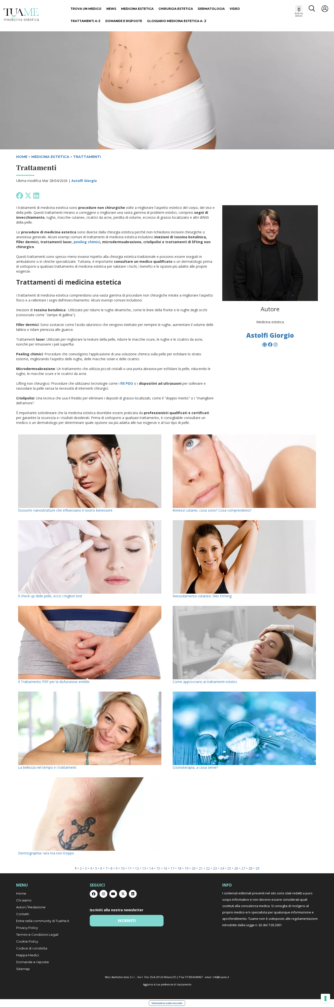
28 (250, 868)
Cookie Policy (27, 941)
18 (179, 868)
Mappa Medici (27, 955)
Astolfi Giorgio (84, 180)
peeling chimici (87, 242)
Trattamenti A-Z (85, 21)
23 (215, 868)
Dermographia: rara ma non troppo (46, 853)
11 (130, 868)
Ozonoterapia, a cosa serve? (195, 767)
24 (222, 868)
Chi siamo (24, 900)
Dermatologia (211, 9)
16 (165, 868)
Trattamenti (87, 157)
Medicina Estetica (137, 9)
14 (151, 868)
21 (201, 868)
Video (235, 9)
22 (208, 868)
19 (187, 868)
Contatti (22, 914)
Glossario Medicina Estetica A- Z (176, 21)
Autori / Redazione (30, 907)
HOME (21, 157)
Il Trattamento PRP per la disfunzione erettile (53, 681)
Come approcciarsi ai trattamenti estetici (205, 681)
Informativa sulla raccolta (167, 1003)
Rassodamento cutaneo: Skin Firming (202, 596)
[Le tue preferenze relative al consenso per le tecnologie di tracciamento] (325, 998)
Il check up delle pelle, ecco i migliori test (50, 596)
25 (229, 868)
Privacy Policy (27, 928)
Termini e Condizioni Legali (37, 934)
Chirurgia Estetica (175, 9)
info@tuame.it (221, 977)
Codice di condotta (31, 948)
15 (158, 868)
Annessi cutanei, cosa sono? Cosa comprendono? (212, 510)
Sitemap (23, 969)
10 (123, 868)
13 (144, 868)
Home (21, 893)
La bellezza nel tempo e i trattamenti (47, 767)
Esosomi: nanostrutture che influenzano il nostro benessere (65, 510)
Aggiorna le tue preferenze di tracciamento (167, 984)
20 (194, 868)
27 (243, 868)
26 (236, 868)
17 (172, 868)
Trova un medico (85, 9)
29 (257, 868)
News (111, 9)
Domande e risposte (123, 21)
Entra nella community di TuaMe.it (42, 921)
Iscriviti (127, 920)
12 (137, 868)
